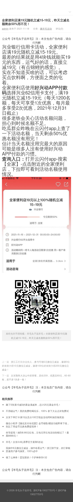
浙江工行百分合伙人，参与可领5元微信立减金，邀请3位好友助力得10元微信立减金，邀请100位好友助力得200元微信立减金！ (36, 365)
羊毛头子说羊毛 (36, 4)
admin (5, 28)
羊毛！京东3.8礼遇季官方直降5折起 (24, 441)
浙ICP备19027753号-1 (45, 490)
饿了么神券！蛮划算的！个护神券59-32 (26, 457)
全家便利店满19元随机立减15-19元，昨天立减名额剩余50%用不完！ (35, 22)
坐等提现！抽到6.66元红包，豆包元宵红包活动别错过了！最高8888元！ (37, 434)
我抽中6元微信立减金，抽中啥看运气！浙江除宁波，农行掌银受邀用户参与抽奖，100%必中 (38, 449)
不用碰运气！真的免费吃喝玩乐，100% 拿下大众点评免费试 (37, 410)
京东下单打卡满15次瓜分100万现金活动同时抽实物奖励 (35, 417)
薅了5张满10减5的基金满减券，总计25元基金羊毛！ (33, 404)
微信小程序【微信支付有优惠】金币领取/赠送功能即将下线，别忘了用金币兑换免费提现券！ (37, 425)
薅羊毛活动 (46, 28)
